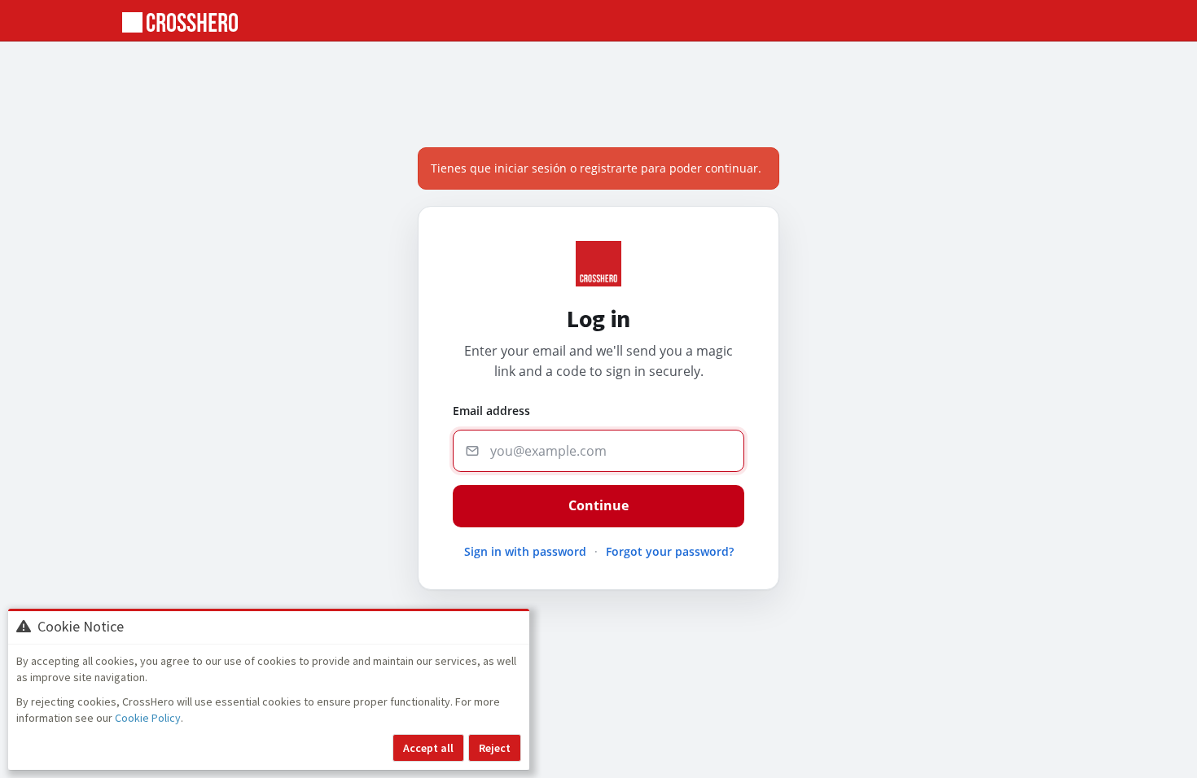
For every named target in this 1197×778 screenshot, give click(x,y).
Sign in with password (525, 551)
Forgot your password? (670, 551)
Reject (495, 748)
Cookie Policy (148, 717)
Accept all (428, 748)
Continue (598, 505)
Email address (491, 410)
